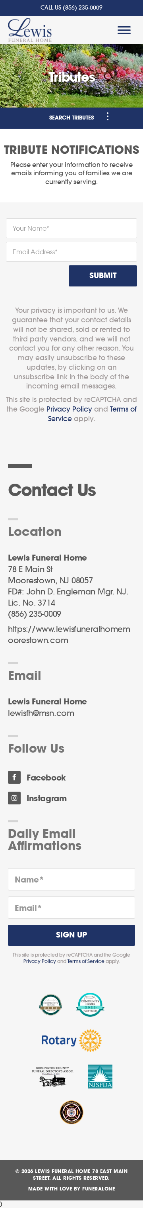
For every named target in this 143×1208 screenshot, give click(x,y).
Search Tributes (71, 118)
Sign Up (71, 935)
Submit (102, 276)
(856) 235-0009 (82, 8)
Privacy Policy (69, 409)
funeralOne (98, 1188)
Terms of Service (86, 961)
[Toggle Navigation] (108, 116)
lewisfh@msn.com (41, 714)
